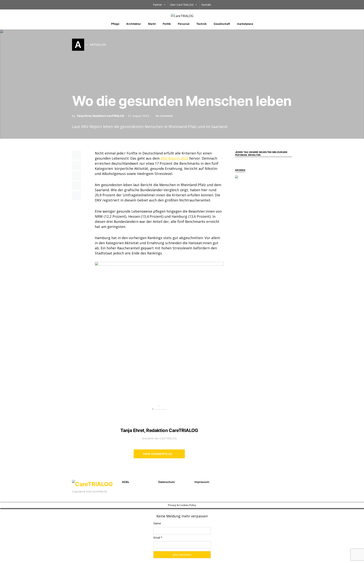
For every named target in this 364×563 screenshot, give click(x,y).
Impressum (202, 481)
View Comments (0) (157, 453)
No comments (164, 115)
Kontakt (206, 4)
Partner (157, 4)
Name (157, 523)
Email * (157, 537)
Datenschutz (166, 481)
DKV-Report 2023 (174, 158)
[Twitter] (289, 481)
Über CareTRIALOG (182, 4)
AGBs (125, 481)
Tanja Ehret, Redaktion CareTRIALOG (100, 115)
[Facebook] (283, 481)
